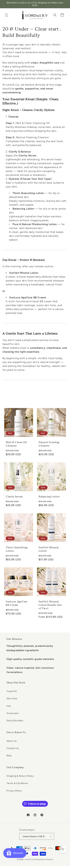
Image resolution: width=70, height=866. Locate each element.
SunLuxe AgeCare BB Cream (17, 603)
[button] (6, 15)
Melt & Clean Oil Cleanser (16, 444)
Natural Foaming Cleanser (49, 444)
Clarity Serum (14, 496)
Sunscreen (13, 713)
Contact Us (13, 748)
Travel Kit (12, 691)
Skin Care (12, 698)
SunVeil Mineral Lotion (49, 549)
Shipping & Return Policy (20, 776)
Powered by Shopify (44, 859)
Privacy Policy (14, 790)
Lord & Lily (29, 859)
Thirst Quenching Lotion (17, 549)
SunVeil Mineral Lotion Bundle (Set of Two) (50, 605)
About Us (12, 741)
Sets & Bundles (15, 720)
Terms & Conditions (17, 783)
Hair (9, 706)
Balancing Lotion (49, 496)
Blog (9, 755)
